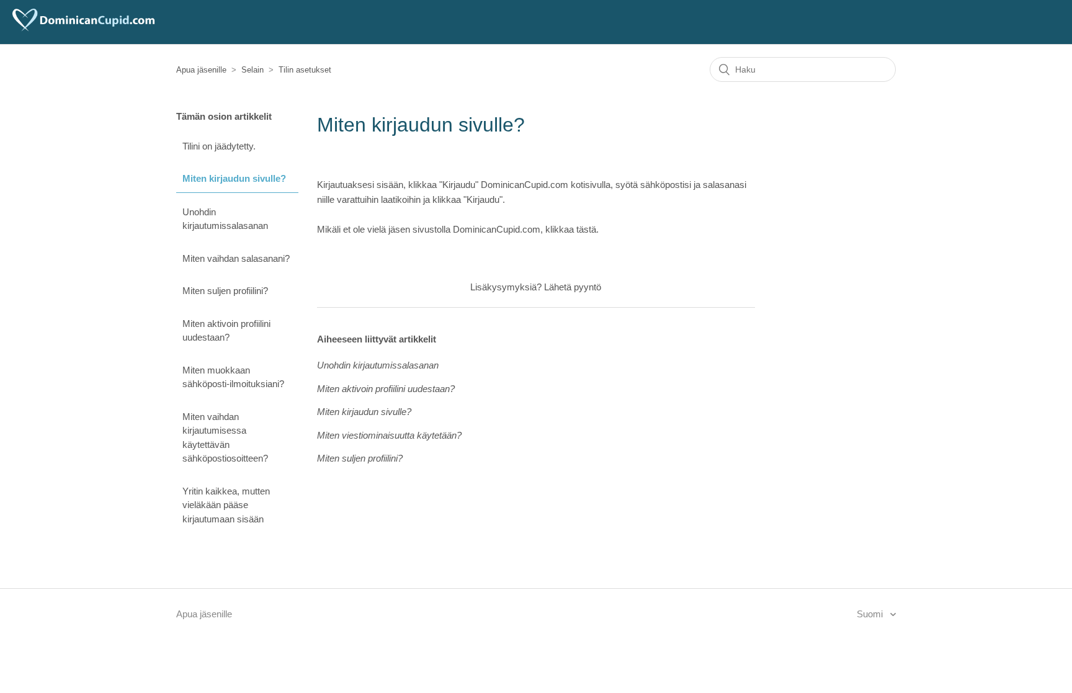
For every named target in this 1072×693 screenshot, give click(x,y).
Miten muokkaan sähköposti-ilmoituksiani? (233, 377)
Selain (252, 69)
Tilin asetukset (305, 69)
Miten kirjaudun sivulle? (234, 178)
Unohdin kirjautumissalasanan (225, 219)
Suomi (871, 614)
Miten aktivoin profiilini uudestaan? (226, 330)
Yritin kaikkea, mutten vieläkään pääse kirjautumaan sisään (226, 505)
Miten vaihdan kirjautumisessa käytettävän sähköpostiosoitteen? (225, 437)
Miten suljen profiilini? (225, 290)
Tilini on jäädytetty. (219, 146)
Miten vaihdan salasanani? (236, 258)
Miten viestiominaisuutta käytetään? (389, 435)
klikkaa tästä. (572, 229)
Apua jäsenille (201, 69)
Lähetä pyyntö (572, 287)
